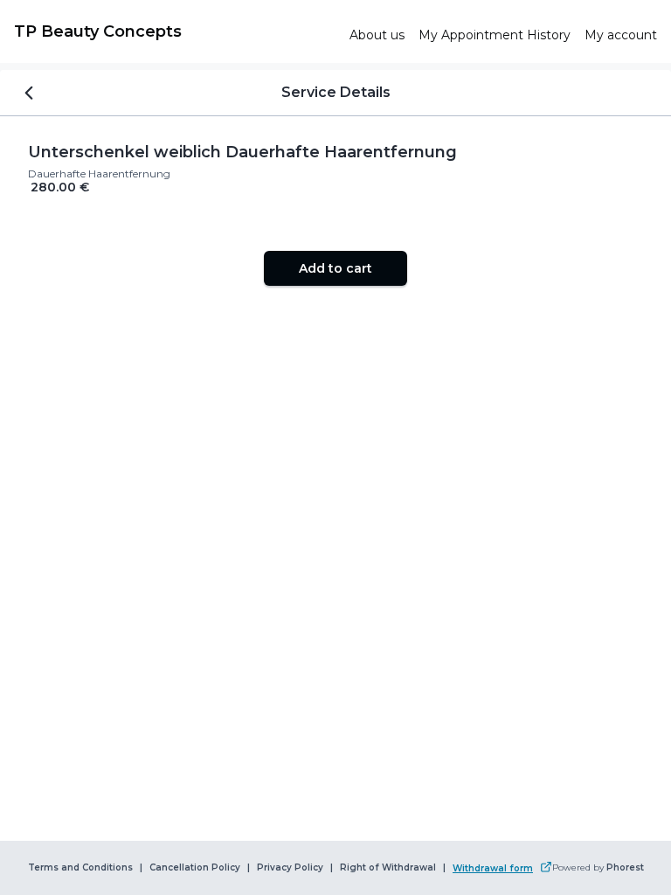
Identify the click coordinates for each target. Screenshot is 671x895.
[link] (175, 31)
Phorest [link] (625, 868)
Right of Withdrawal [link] (388, 868)
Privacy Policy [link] (290, 868)
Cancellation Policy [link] (194, 868)
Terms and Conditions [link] (80, 868)
